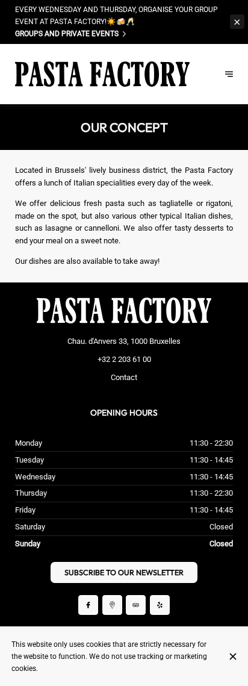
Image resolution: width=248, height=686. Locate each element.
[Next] (229, 74)
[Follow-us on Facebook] (88, 605)
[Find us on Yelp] (160, 605)
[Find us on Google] (112, 605)
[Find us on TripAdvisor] (136, 605)
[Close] (232, 656)
